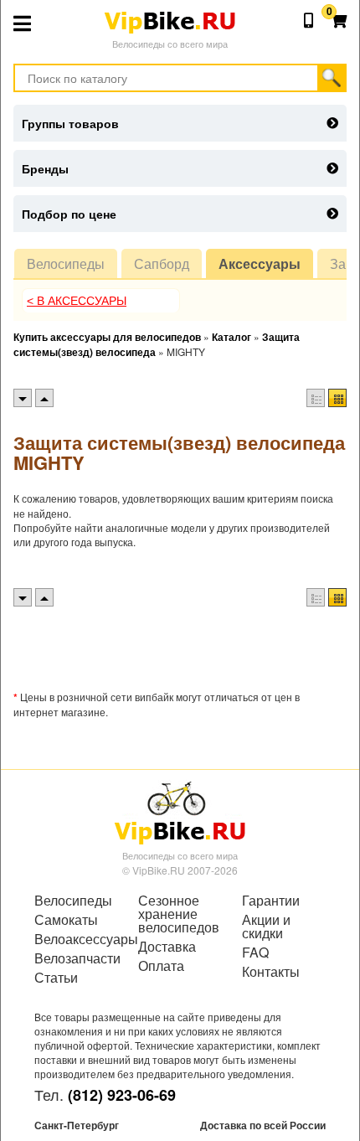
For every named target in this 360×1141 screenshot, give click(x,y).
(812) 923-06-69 (122, 1095)
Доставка (167, 946)
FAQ (255, 952)
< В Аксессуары (76, 300)
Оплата (161, 966)
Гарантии (271, 900)
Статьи (56, 977)
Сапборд (161, 263)
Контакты (271, 971)
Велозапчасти (76, 958)
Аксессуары (260, 263)
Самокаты (66, 920)
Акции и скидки (266, 926)
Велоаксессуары (76, 939)
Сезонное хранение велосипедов (178, 914)
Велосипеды (66, 263)
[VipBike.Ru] (180, 811)
